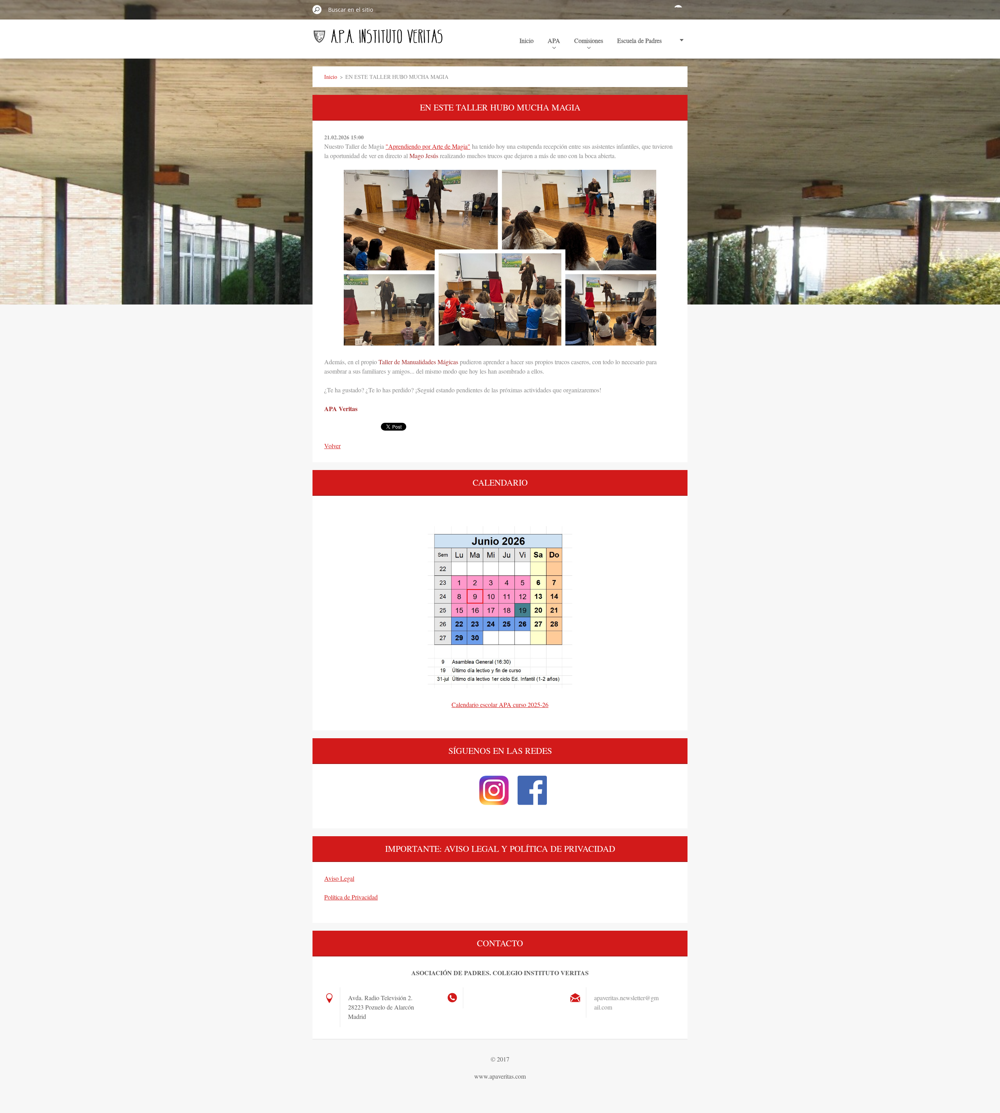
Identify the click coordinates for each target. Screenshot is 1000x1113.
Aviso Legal (339, 878)
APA (554, 40)
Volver (332, 446)
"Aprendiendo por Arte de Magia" (428, 146)
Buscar (317, 9)
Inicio (527, 40)
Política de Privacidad (351, 897)
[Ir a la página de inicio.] (378, 40)
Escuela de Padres (639, 40)
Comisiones (588, 40)
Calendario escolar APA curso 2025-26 (500, 704)
